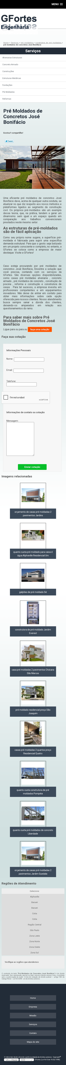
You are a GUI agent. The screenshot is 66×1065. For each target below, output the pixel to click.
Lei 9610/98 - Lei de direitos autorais (26, 979)
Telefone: (11, 381)
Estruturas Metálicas (11, 78)
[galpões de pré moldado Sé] (33, 576)
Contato (33, 1033)
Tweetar (9, 141)
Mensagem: (12, 421)
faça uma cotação (39, 329)
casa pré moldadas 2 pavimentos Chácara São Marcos (33, 671)
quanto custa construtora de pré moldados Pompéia (33, 792)
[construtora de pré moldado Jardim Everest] (33, 613)
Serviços (33, 51)
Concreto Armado (10, 64)
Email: (9, 370)
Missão (32, 1015)
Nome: (10, 359)
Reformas (6, 99)
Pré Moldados (8, 92)
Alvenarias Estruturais (12, 58)
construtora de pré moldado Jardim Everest (33, 631)
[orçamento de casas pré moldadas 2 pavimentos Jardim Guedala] (33, 854)
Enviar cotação (32, 467)
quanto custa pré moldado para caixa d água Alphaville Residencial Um (33, 554)
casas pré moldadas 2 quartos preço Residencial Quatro (33, 752)
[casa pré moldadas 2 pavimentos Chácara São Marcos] (33, 653)
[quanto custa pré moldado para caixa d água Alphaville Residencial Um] (33, 536)
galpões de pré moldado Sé (33, 592)
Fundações (7, 85)
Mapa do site (33, 1042)
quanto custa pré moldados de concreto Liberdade (33, 832)
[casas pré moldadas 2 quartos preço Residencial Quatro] (33, 734)
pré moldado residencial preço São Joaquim (33, 712)
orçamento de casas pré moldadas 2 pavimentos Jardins (33, 514)
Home (33, 998)
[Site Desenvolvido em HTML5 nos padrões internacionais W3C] (27, 1059)
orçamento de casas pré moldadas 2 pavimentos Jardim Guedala (33, 872)
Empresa (33, 1007)
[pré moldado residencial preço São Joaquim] (33, 693)
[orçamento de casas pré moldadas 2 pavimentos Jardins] (33, 496)
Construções (8, 71)
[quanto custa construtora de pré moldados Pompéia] (33, 774)
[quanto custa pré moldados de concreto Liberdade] (33, 814)
